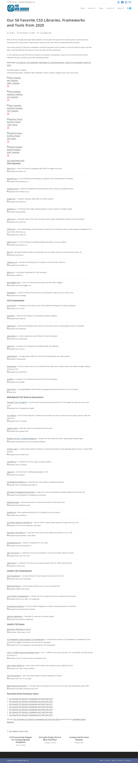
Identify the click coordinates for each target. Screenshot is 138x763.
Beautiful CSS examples (21, 438)
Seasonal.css (11, 179)
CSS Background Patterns (16, 482)
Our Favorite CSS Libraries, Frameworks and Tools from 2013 (31, 715)
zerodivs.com (12, 449)
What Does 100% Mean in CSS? (18, 629)
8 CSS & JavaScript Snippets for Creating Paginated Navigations (21, 739)
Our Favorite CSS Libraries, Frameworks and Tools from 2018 (31, 701)
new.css (10, 346)
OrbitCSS (10, 316)
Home (101, 760)
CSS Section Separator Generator (19, 522)
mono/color (11, 336)
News (113, 760)
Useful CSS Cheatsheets (73, 62)
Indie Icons (11, 563)
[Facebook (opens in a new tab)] (122, 2)
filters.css (10, 168)
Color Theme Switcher (15, 665)
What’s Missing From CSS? (16, 686)
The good (16, 402)
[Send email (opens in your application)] (129, 2)
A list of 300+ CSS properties (17, 596)
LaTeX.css (10, 219)
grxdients (10, 209)
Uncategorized (45, 33)
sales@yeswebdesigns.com (27, 2)
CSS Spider (11, 415)
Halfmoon (10, 326)
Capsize (10, 472)
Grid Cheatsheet (13, 576)
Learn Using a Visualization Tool (22, 652)
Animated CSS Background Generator (20, 492)
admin (12, 33)
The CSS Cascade (13, 676)
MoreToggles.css (13, 282)
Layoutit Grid (12, 428)
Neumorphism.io (13, 543)
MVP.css (10, 272)
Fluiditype (10, 293)
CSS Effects (11, 462)
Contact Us (120, 760)
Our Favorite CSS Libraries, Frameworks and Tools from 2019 (31, 699)
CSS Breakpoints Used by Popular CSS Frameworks (25, 639)
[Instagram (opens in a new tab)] (126, 2)
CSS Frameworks (32, 62)
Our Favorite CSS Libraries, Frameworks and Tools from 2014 (31, 712)
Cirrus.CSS (11, 306)
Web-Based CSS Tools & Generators (52, 62)
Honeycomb (11, 356)
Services (107, 760)
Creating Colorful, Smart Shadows (79, 738)
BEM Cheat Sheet (13, 586)
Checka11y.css (12, 189)
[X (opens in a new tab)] (118, 2)
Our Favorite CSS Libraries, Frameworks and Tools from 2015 (31, 710)
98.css (9, 252)
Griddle (10, 379)
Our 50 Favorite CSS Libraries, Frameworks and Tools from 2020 (36, 719)
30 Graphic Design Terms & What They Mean (50, 738)
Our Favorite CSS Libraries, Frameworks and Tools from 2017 (31, 704)
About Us (128, 760)
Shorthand (11, 366)
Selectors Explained (14, 616)
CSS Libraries (21, 62)
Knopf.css (10, 199)
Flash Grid (11, 389)
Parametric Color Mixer (15, 533)
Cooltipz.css (11, 262)
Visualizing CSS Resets (15, 606)
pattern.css (11, 242)
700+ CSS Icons (12, 553)
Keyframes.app (12, 502)
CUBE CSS (10, 229)
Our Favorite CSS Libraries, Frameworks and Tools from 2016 (31, 707)
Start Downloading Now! (15, 161)
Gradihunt (11, 512)
